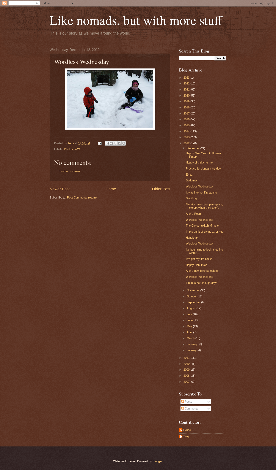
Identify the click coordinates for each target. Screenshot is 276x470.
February (193, 344)
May (190, 326)
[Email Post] (99, 143)
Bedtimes (192, 180)
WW (77, 149)
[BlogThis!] (111, 143)
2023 (186, 77)
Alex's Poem (194, 213)
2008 (186, 375)
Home (111, 189)
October (192, 296)
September (194, 302)
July (190, 314)
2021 (186, 89)
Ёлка (189, 174)
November (193, 290)
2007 (186, 381)
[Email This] (107, 143)
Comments (191, 408)
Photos (68, 149)
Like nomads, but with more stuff (136, 20)
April (190, 332)
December (193, 148)
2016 (186, 119)
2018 (186, 107)
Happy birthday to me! (199, 162)
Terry (186, 436)
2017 (186, 113)
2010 (186, 363)
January (192, 350)
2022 (186, 83)
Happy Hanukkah (196, 265)
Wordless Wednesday (199, 186)
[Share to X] (115, 143)
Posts (188, 401)
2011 (186, 357)
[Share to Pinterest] (123, 143)
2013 (186, 137)
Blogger (157, 461)
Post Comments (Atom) (82, 197)
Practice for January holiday (203, 168)
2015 (186, 125)
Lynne (187, 430)
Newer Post (60, 189)
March (191, 338)
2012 (186, 143)
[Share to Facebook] (119, 143)
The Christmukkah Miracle (202, 225)
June (190, 320)
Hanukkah (192, 237)
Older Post (161, 189)
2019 (186, 101)
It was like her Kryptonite (201, 192)
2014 (186, 131)
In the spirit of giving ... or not (204, 231)
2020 (186, 95)
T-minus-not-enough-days (201, 282)
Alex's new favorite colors (202, 270)
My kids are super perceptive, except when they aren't (204, 206)
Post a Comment (70, 171)
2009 (186, 369)
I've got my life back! (199, 258)
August (191, 308)
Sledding (191, 198)
